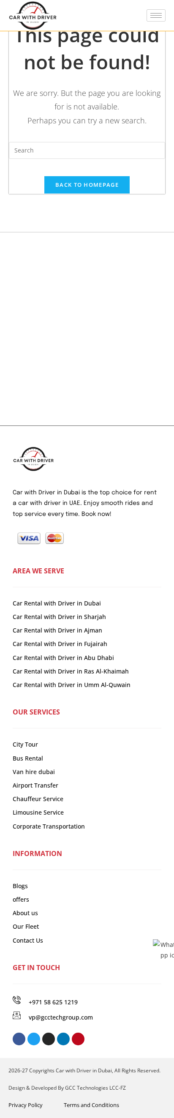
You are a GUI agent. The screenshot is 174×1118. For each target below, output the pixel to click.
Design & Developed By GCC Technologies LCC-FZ (67, 1087)
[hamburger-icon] (156, 15)
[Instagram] (48, 1039)
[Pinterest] (78, 1039)
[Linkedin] (63, 1039)
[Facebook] (19, 1039)
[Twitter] (33, 1039)
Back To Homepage (87, 184)
